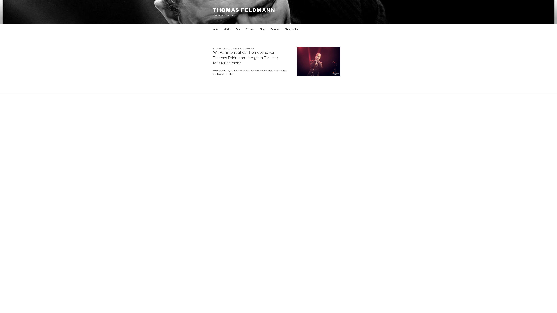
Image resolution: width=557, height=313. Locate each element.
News (215, 29)
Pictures (250, 29)
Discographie (292, 29)
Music (227, 29)
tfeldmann (247, 48)
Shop (262, 29)
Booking (275, 29)
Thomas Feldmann (244, 10)
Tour (237, 29)
